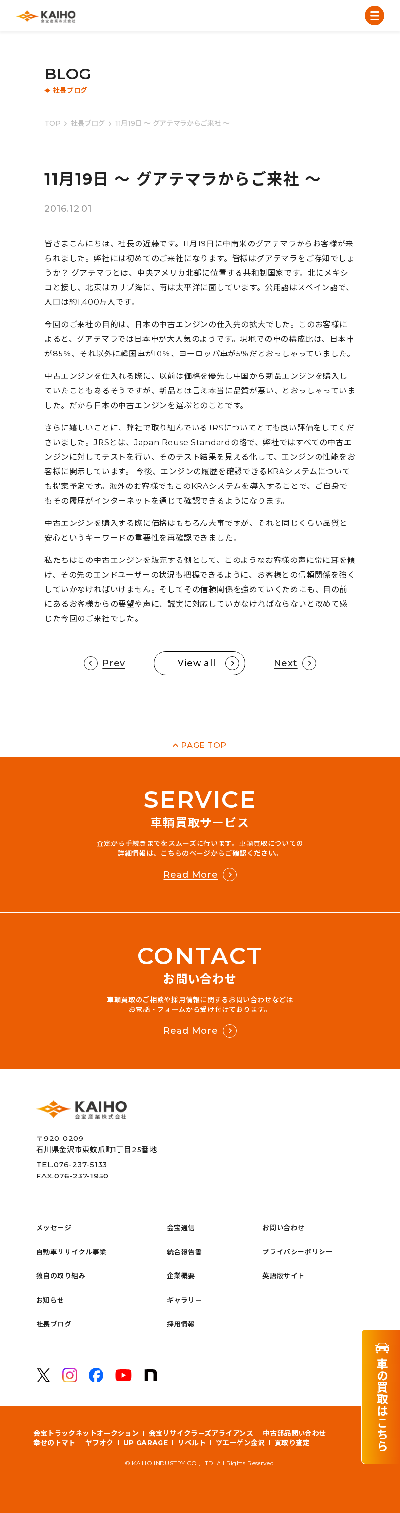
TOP (52, 123)
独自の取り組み (60, 1275)
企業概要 (181, 1275)
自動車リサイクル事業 (71, 1252)
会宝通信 (181, 1227)
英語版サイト (283, 1275)
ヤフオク (99, 1443)
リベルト (192, 1443)
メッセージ (53, 1227)
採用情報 (181, 1324)
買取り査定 (292, 1443)
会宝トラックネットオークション (86, 1433)
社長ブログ (88, 123)
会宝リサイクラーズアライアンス (201, 1433)
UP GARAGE (145, 1443)
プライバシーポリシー (297, 1252)
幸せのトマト (54, 1443)
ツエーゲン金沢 (240, 1443)
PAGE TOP (203, 745)
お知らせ (50, 1300)
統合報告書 (184, 1252)
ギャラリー (184, 1300)
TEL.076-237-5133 (71, 1164)
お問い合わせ (283, 1227)
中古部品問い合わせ (294, 1433)
